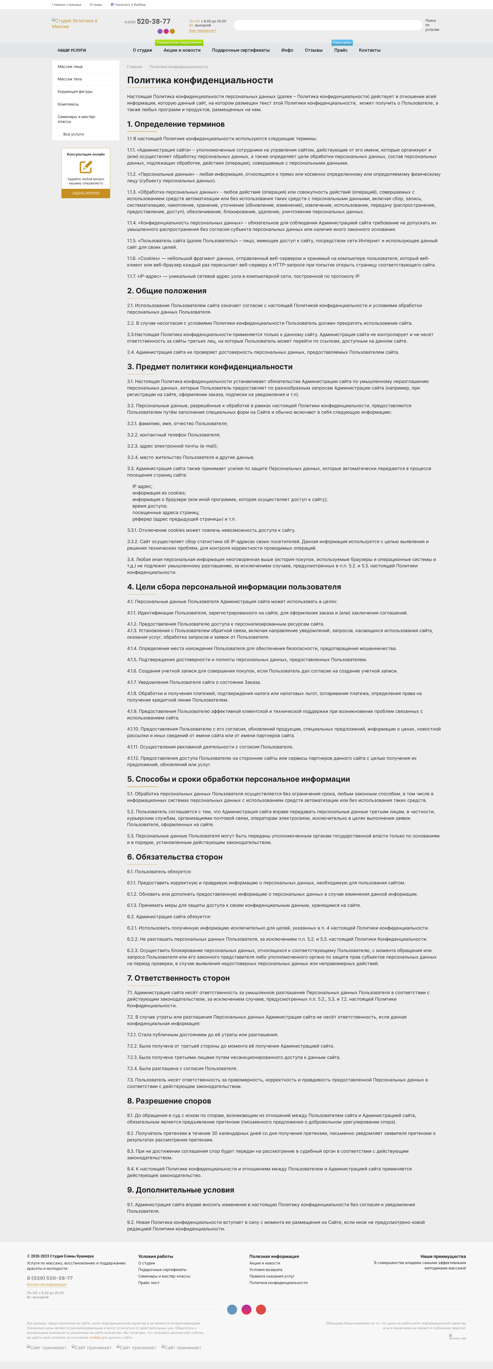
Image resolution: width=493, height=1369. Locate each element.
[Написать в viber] (160, 31)
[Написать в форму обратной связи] (172, 31)
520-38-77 (148, 21)
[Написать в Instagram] (166, 31)
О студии (142, 50)
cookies (95, 1337)
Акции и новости (180, 48)
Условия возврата (265, 1269)
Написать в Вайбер (130, 5)
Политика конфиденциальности (278, 1282)
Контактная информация (46, 1284)
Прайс (342, 48)
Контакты (370, 50)
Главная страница (66, 5)
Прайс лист (148, 1282)
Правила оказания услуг (272, 1276)
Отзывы (96, 5)
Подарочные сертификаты (241, 50)
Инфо (287, 50)
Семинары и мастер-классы (164, 1276)
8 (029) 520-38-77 (50, 1278)
